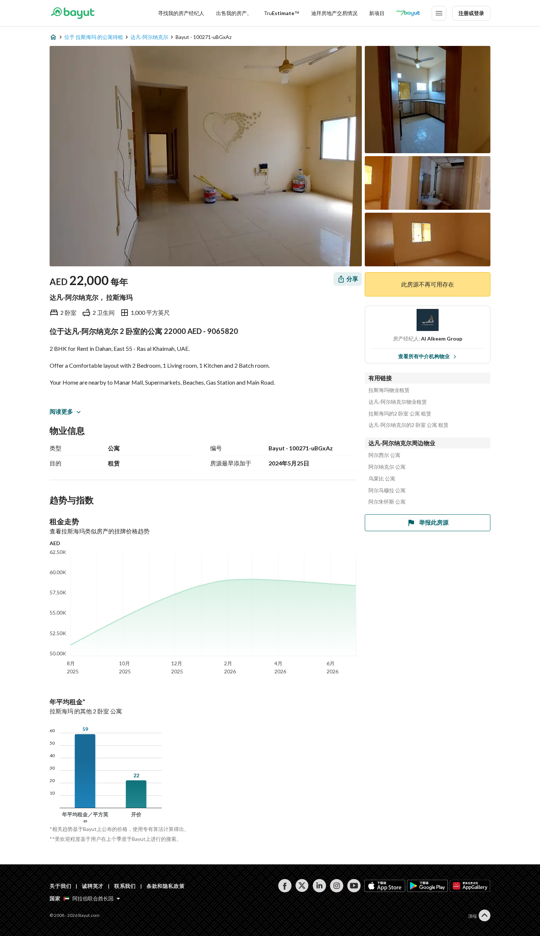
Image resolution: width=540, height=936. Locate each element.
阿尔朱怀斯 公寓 (387, 502)
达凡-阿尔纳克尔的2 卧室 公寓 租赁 (408, 425)
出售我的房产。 (234, 13)
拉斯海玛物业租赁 (389, 390)
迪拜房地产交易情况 (334, 13)
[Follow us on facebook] (285, 885)
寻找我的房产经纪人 (181, 13)
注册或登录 (471, 13)
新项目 (377, 13)
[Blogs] (408, 13)
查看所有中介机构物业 (424, 356)
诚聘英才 (93, 886)
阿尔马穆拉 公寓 (387, 490)
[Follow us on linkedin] (319, 885)
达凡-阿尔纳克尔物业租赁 (397, 402)
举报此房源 (434, 522)
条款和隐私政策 (166, 886)
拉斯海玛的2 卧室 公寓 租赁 (399, 414)
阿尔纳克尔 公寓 (387, 467)
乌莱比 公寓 (381, 479)
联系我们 (125, 886)
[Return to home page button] (73, 13)
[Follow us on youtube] (354, 885)
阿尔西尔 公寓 (384, 455)
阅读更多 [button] (61, 411)
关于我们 (60, 886)
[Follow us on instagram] (336, 885)
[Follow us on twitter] (302, 885)
